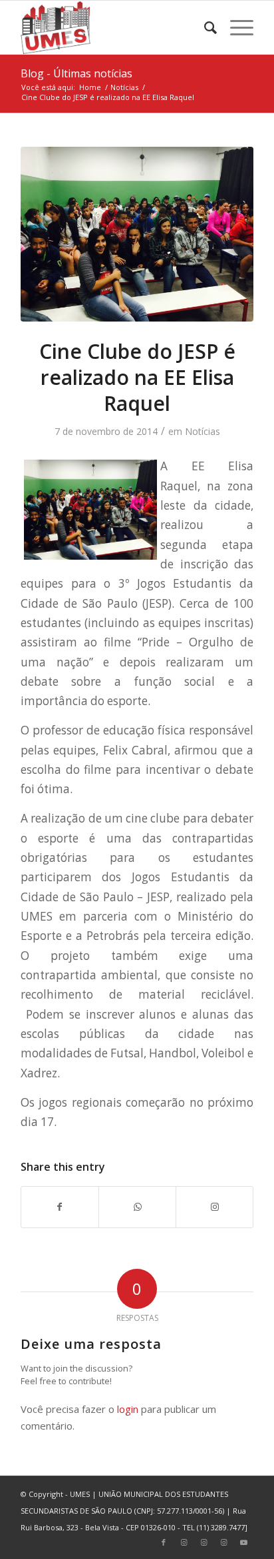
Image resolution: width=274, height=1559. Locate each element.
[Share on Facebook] (59, 1207)
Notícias (202, 431)
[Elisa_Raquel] (137, 234)
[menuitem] (204, 27)
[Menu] (235, 27)
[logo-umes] (114, 27)
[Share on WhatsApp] (137, 1207)
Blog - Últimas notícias (76, 73)
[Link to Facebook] (164, 1542)
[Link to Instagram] (214, 1207)
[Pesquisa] (204, 27)
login (127, 1409)
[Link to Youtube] (243, 1542)
